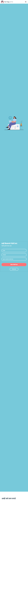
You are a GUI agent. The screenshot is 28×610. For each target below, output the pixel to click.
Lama (8, 2)
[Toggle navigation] (25, 2)
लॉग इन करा (14, 269)
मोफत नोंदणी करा (14, 264)
